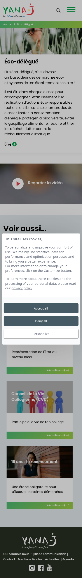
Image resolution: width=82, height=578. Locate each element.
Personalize (41, 334)
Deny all (41, 321)
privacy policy (21, 288)
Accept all (41, 308)
